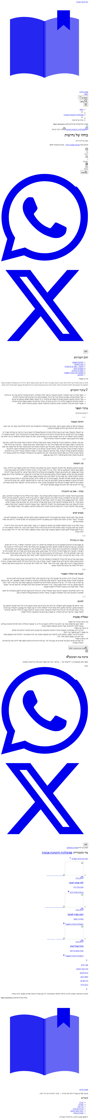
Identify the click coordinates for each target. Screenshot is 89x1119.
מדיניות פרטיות (78, 1109)
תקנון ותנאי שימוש (76, 1111)
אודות (81, 1103)
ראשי (86, 94)
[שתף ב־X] (44, 349)
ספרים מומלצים (72, 848)
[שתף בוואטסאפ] (44, 261)
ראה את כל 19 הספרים (80, 859)
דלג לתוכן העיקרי (82, 2)
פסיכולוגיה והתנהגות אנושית (73, 115)
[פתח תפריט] (85, 105)
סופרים (80, 1105)
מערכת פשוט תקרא (73, 145)
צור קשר (80, 1107)
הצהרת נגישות (78, 1113)
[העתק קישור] (85, 352)
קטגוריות (84, 98)
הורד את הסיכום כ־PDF (76, 648)
